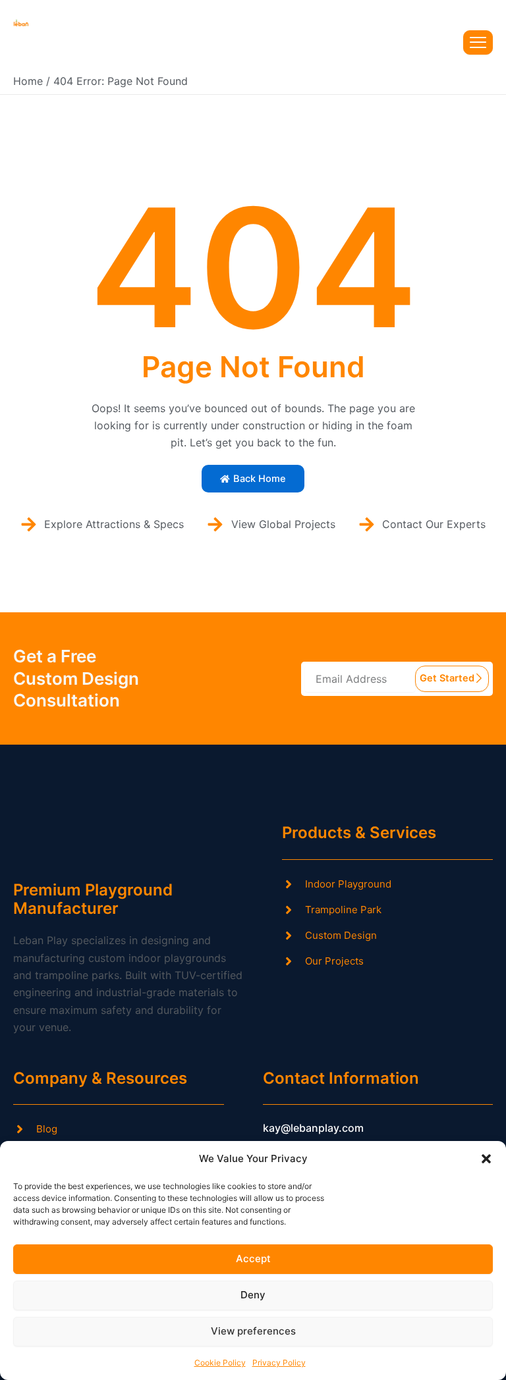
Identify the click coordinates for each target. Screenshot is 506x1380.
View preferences (253, 1331)
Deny (253, 1294)
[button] (486, 1158)
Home (28, 81)
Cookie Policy (220, 1362)
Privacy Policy (279, 1362)
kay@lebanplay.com (313, 1127)
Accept (253, 1258)
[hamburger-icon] (478, 42)
